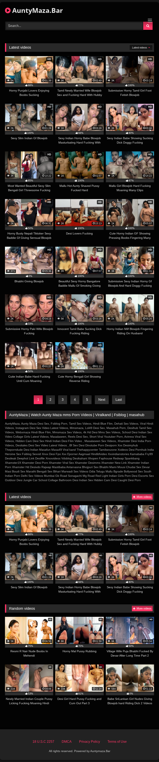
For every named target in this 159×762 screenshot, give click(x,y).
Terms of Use (117, 741)
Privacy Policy (89, 741)
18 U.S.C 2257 (43, 741)
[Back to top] (146, 750)
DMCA (67, 741)
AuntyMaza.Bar (37, 10)
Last (119, 399)
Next (101, 399)
